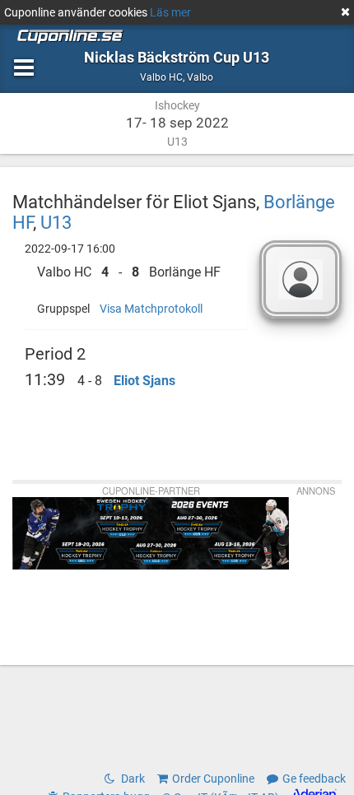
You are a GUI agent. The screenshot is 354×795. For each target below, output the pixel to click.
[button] (136, 272)
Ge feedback (314, 778)
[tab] (136, 272)
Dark (132, 778)
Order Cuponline (213, 778)
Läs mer (170, 12)
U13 (56, 222)
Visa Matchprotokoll (151, 308)
